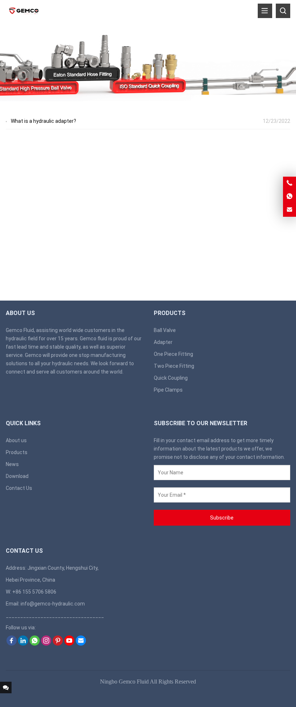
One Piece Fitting (173, 354)
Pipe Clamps (168, 390)
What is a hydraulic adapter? (43, 121)
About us (16, 440)
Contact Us (19, 488)
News (12, 464)
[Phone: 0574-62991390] (289, 183)
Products (16, 452)
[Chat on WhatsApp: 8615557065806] (289, 196)
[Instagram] (46, 644)
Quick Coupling (171, 378)
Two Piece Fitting (174, 366)
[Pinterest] (58, 644)
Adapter (163, 342)
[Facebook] (11, 644)
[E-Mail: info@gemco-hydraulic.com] (289, 209)
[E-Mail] (81, 644)
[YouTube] (69, 644)
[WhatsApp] (34, 644)
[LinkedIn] (23, 644)
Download (17, 476)
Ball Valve (165, 330)
